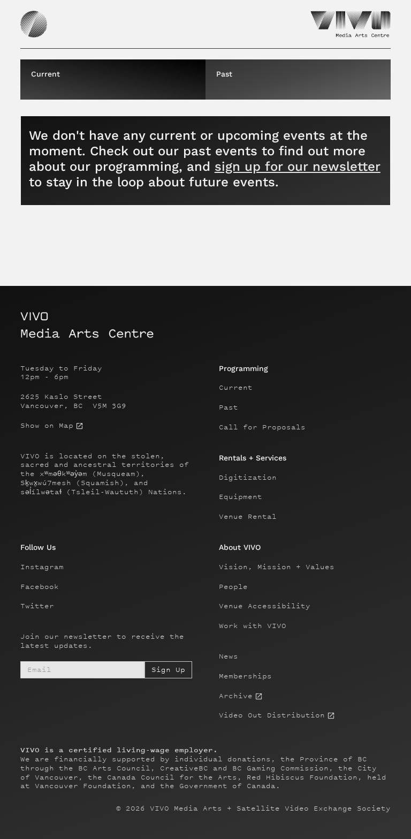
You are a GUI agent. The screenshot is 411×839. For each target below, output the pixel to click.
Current (236, 387)
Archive (236, 696)
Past (228, 407)
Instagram (42, 567)
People (233, 587)
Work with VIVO (252, 626)
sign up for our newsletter (297, 166)
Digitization (248, 477)
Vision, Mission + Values (276, 567)
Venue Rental (248, 516)
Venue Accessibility (264, 606)
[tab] (113, 79)
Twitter (37, 606)
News (228, 656)
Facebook (39, 587)
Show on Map (46, 425)
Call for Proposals (262, 427)
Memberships (245, 676)
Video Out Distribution (272, 715)
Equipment (240, 497)
